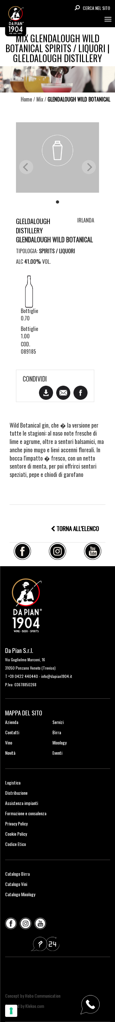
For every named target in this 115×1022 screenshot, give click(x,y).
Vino (8, 742)
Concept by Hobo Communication (32, 995)
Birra (56, 732)
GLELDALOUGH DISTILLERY (33, 225)
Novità (10, 752)
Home (26, 99)
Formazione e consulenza (25, 813)
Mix (39, 99)
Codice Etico (15, 844)
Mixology (59, 742)
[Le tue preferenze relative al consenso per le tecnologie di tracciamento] (11, 1011)
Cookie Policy (16, 833)
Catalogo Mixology (20, 894)
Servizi (58, 722)
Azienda (11, 722)
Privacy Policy (16, 823)
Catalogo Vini (16, 884)
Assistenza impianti (21, 803)
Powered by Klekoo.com (24, 1005)
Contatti (12, 732)
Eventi (57, 752)
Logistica (12, 782)
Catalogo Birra (17, 873)
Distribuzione (16, 792)
